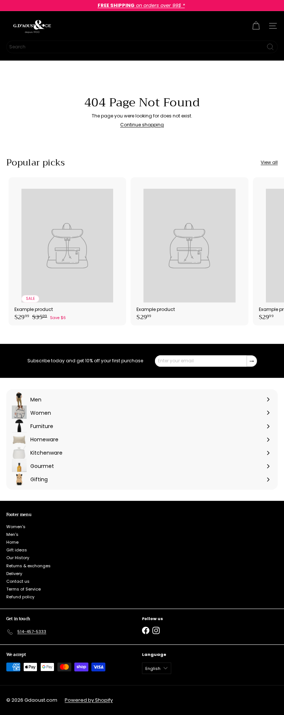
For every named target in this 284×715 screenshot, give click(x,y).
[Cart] (255, 26)
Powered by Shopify (89, 700)
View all (269, 162)
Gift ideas (16, 550)
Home (12, 542)
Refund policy (20, 597)
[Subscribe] (252, 360)
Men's (12, 534)
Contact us (18, 581)
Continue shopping (142, 125)
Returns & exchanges (28, 566)
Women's (16, 527)
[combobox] (142, 47)
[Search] (270, 47)
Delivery (14, 574)
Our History (17, 558)
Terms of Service (23, 589)
